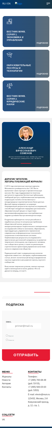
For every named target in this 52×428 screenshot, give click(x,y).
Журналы (6, 377)
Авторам (6, 383)
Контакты (6, 387)
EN (9, 3)
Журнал (10, 336)
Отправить (26, 355)
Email (8, 322)
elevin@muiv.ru (42, 394)
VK (3, 419)
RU (4, 3)
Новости (11, 340)
